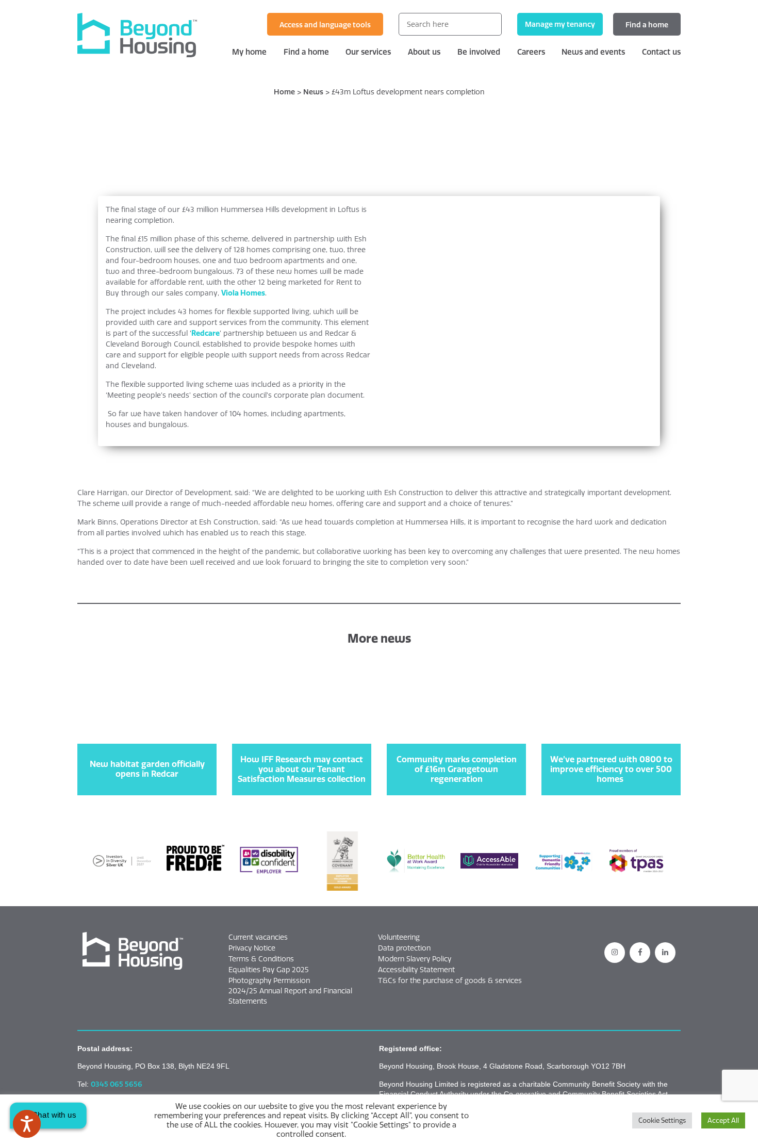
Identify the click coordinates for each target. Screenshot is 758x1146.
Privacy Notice (251, 948)
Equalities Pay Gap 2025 (268, 969)
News (313, 91)
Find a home (646, 24)
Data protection (404, 948)
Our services (368, 52)
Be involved (478, 52)
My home (249, 52)
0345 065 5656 (116, 1084)
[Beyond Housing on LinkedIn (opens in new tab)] (665, 952)
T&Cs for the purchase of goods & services (450, 980)
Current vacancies (258, 937)
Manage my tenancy (560, 24)
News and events (593, 52)
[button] (133, 951)
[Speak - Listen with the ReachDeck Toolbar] (27, 1124)
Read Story (147, 766)
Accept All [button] (723, 1120)
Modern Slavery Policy (414, 958)
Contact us (661, 52)
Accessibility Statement (416, 969)
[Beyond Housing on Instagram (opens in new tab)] (614, 952)
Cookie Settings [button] (662, 1120)
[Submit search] (490, 24)
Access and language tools (325, 24)
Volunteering (399, 937)
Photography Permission (269, 980)
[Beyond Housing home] (147, 35)
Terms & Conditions (261, 958)
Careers (531, 52)
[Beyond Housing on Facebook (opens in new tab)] (640, 952)
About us (424, 52)
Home (284, 91)
